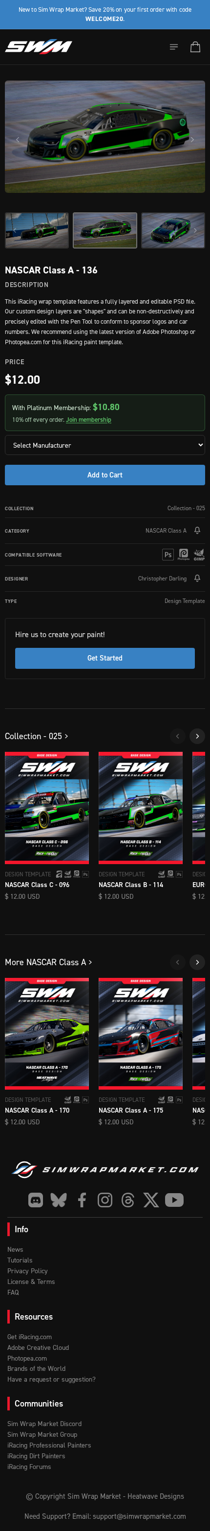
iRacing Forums (29, 1466)
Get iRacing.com (29, 1336)
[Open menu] (174, 47)
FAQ (13, 1292)
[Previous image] (17, 139)
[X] (151, 1200)
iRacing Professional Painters (49, 1445)
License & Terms (31, 1281)
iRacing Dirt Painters (36, 1455)
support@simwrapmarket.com (139, 1516)
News (15, 1249)
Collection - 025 (186, 508)
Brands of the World (36, 1368)
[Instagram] (105, 1200)
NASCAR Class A (166, 530)
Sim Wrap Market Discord (44, 1423)
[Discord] (35, 1200)
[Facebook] (81, 1200)
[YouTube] (174, 1200)
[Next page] (197, 736)
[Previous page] (178, 736)
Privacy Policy (27, 1270)
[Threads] (128, 1200)
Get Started (105, 657)
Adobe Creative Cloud (38, 1347)
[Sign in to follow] (197, 530)
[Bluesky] (58, 1200)
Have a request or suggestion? (51, 1379)
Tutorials (20, 1260)
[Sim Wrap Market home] (38, 47)
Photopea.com (27, 1358)
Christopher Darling (162, 578)
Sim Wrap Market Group (42, 1434)
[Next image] (192, 139)
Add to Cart (105, 474)
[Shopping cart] (195, 47)
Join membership (88, 419)
